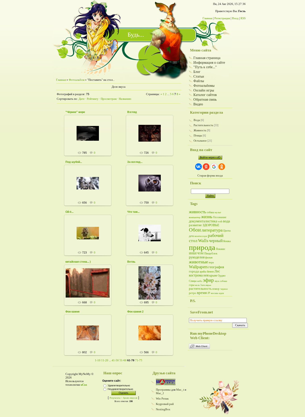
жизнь (206, 216)
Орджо (222, 275)
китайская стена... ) (78, 261)
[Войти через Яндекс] (206, 166)
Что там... (133, 211)
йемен (210, 271)
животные (198, 261)
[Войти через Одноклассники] (221, 166)
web (220, 221)
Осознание (219, 217)
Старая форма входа (210, 175)
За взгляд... (134, 162)
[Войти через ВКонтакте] (198, 166)
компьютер (195, 217)
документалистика (203, 221)
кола (197, 285)
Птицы (198, 135)
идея (221, 293)
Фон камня (72, 311)
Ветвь (131, 261)
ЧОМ (200, 253)
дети (191, 236)
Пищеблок (210, 253)
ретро (192, 293)
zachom (89, 136)
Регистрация (222, 18)
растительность (200, 288)
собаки (223, 281)
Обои (195, 230)
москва (214, 293)
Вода (197, 120)
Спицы (192, 281)
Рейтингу (92, 98)
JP (208, 293)
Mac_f (160, 393)
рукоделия (197, 257)
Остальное (200, 140)
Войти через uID (210, 157)
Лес (217, 271)
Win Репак (162, 398)
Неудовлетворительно (120, 389)
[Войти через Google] (213, 166)
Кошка (227, 241)
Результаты (115, 398)
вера (211, 262)
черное (224, 289)
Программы (163, 389)
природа (202, 247)
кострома (196, 275)
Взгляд (132, 112)
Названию (125, 98)
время (202, 293)
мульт (218, 212)
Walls (203, 240)
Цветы (227, 230)
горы (191, 285)
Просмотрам (109, 98)
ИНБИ (192, 253)
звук (217, 281)
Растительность (203, 125)
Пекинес (220, 249)
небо (199, 281)
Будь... (135, 34)
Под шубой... (73, 162)
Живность (200, 130)
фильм (209, 257)
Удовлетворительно (119, 385)
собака (210, 212)
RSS (243, 18)
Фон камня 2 (135, 311)
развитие (195, 225)
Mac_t (180, 389)
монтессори (200, 236)
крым (213, 275)
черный (216, 240)
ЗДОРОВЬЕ (211, 225)
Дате (82, 98)
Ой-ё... (69, 211)
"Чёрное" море (75, 112)
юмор (215, 288)
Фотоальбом (76, 79)
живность (197, 211)
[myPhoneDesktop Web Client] (199, 348)
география (216, 267)
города (194, 271)
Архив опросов (130, 398)
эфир (208, 280)
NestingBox (163, 409)
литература (212, 230)
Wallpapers (198, 266)
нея (206, 275)
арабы (203, 271)
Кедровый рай (165, 404)
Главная (207, 18)
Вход (235, 18)
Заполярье (205, 285)
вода (226, 221)
